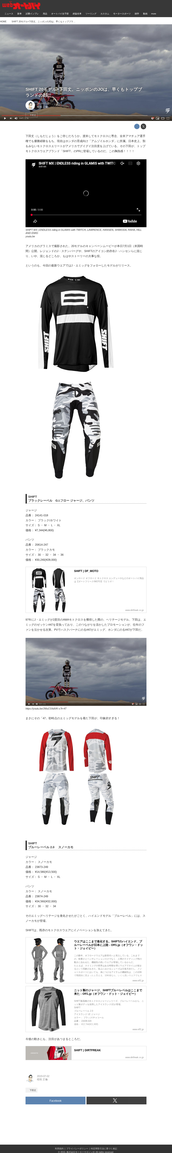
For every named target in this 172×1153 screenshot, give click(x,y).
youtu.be (30, 236)
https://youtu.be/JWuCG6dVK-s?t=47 (46, 708)
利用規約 (59, 1148)
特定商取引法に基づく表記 (104, 1148)
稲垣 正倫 (42, 106)
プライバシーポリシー (77, 1148)
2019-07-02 (43, 103)
